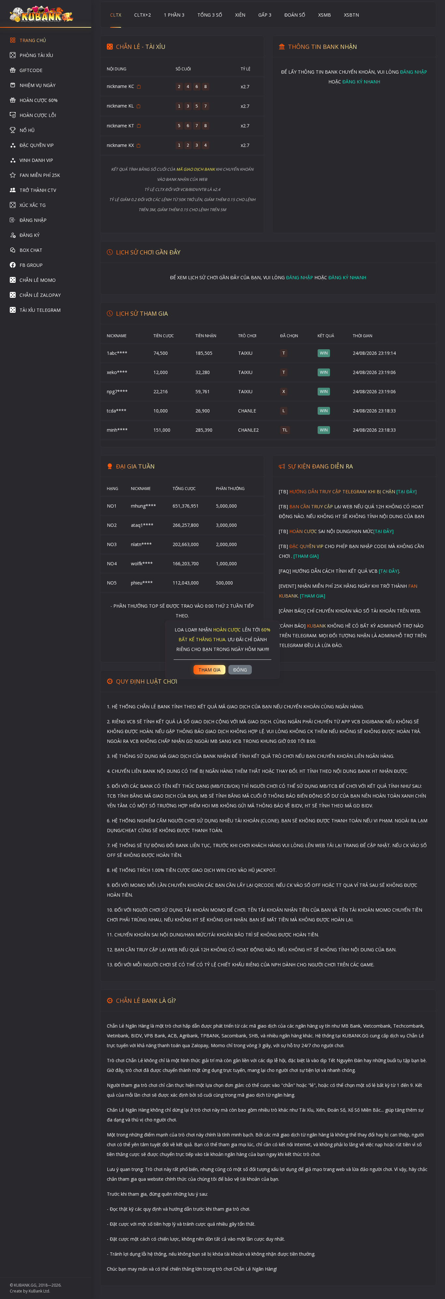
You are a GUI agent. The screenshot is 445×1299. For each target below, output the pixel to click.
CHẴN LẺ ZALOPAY (40, 295)
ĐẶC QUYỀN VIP (37, 145)
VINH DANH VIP (36, 160)
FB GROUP (31, 265)
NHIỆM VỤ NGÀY (37, 85)
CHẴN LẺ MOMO (38, 280)
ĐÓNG (240, 670)
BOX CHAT (31, 250)
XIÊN (240, 15)
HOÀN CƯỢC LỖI (38, 115)
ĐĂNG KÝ (29, 235)
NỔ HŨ (27, 130)
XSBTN (351, 15)
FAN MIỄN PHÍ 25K (40, 175)
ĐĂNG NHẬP (33, 220)
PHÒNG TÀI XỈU (36, 55)
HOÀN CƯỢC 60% (39, 100)
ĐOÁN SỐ (294, 15)
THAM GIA (209, 670)
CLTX (115, 15)
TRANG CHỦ (33, 40)
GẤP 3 (264, 15)
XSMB (324, 15)
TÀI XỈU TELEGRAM (40, 310)
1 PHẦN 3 (174, 15)
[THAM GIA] (306, 556)
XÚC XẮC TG (33, 205)
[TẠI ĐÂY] (406, 491)
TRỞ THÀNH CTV (38, 190)
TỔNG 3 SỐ (209, 15)
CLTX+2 (142, 15)
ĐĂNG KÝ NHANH (361, 82)
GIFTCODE (31, 70)
